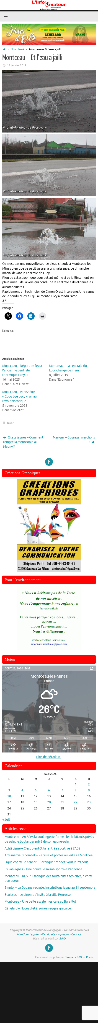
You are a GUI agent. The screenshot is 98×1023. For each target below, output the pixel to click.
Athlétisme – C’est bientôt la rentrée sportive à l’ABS (42, 848)
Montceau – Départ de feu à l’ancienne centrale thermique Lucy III (22, 370)
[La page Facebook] (49, 462)
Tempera (70, 957)
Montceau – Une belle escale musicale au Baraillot (40, 902)
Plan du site (48, 934)
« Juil (6, 820)
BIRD (62, 938)
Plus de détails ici (48, 757)
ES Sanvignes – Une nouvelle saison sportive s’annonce (43, 869)
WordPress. (86, 957)
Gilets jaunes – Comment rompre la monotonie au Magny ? (23, 442)
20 (49, 802)
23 (89, 802)
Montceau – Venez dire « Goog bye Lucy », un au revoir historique (19, 396)
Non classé (17, 49)
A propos (63, 934)
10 (9, 796)
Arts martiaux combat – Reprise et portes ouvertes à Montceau (49, 855)
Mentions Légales (28, 934)
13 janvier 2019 (16, 65)
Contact (76, 934)
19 (36, 802)
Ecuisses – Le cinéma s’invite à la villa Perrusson (38, 895)
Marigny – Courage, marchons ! (74, 440)
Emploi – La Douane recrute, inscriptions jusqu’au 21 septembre (50, 888)
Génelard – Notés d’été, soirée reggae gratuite (38, 908)
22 (75, 802)
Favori (10, 423)
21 (62, 802)
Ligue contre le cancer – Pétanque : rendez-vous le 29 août (46, 862)
